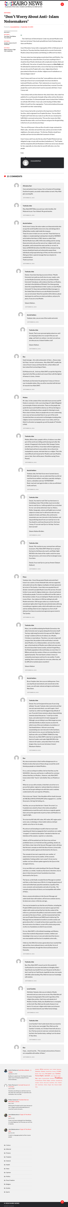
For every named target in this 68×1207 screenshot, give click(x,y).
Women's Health (58, 1084)
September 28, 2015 (33, 692)
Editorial (7, 12)
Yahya (36, 1086)
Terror (56, 1082)
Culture (8, 1145)
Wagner (49, 1084)
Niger (36, 1078)
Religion (48, 1080)
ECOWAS (59, 1071)
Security (41, 1082)
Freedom (8, 1157)
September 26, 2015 (28, 263)
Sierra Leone (46, 1082)
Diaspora (43, 1071)
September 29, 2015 (28, 953)
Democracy (59, 1069)
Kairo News (14, 1203)
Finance (8, 1153)
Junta (52, 1075)
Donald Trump (49, 1071)
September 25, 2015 (27, 27)
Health (8, 1164)
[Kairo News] (34, 4)
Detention (37, 1071)
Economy (54, 1071)
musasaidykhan (14, 27)
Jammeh (47, 1076)
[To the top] (62, 1202)
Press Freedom (10, 1180)
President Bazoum (38, 1080)
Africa (41, 1069)
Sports (8, 1192)
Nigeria (39, 1078)
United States (40, 1084)
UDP (36, 1084)
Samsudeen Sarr (59, 1080)
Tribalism (60, 1082)
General (8, 1161)
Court (51, 1069)
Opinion (8, 1172)
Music (59, 1075)
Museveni (56, 1075)
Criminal (54, 1069)
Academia (37, 1069)
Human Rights (39, 1076)
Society (8, 1188)
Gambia (57, 1073)
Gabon (53, 1073)
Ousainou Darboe (45, 1078)
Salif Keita (53, 1080)
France (43, 1073)
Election (36, 1073)
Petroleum (52, 1078)
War (53, 1084)
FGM (40, 1073)
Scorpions (37, 1082)
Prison (44, 1080)
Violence (45, 1084)
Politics (58, 1078)
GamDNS (11, 1206)
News (7, 1168)
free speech (48, 1073)
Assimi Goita (46, 1069)
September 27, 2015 (35, 569)
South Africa (51, 1082)
